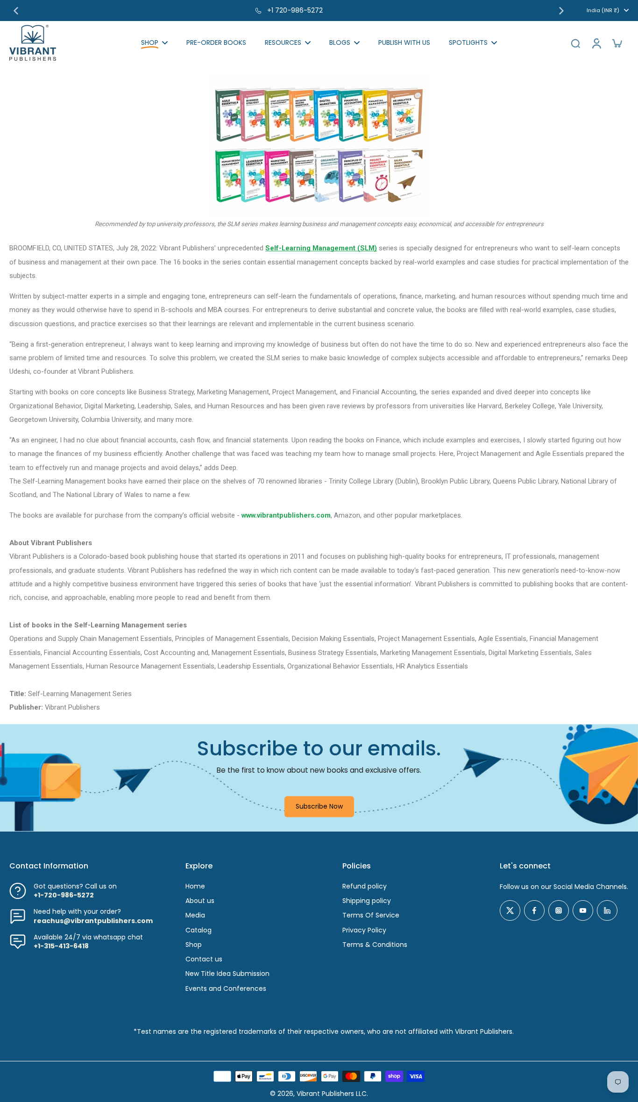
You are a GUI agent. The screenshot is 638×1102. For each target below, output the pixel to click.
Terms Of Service (370, 915)
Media (195, 915)
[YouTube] (583, 910)
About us (199, 900)
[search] (575, 43)
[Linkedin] (607, 910)
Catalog (198, 930)
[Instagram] (558, 910)
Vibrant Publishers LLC (332, 1093)
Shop (193, 944)
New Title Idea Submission (227, 973)
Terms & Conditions (374, 944)
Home (195, 886)
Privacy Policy (364, 930)
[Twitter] (510, 910)
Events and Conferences (225, 988)
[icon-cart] (616, 43)
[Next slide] (561, 10)
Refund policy (364, 886)
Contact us (203, 959)
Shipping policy (366, 900)
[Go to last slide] (15, 10)
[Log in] (596, 43)
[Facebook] (534, 910)
